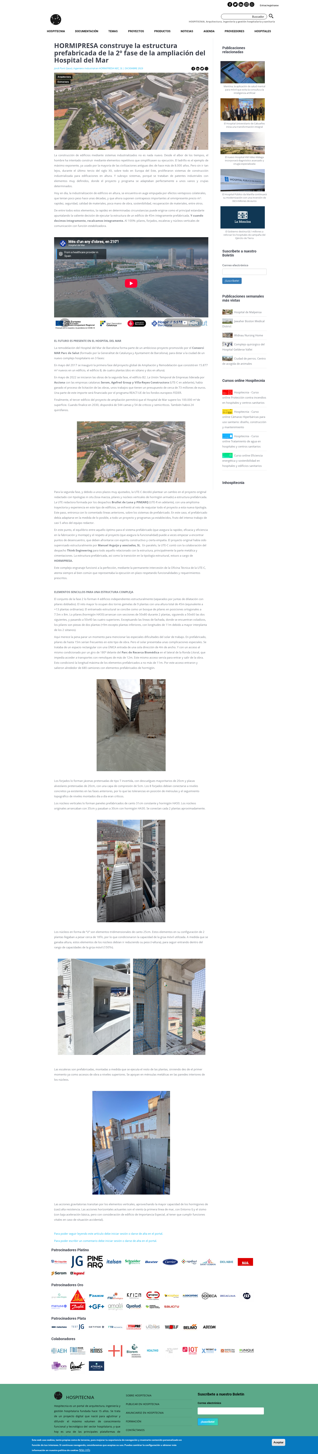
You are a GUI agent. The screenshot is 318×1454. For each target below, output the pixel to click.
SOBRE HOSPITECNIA (138, 1395)
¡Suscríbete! (232, 280)
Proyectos (136, 31)
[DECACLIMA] (228, 1295)
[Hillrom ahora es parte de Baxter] (151, 1261)
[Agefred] (189, 1261)
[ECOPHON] (171, 1295)
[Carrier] (170, 1261)
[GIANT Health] (77, 1366)
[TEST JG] (77, 1327)
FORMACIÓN (133, 1421)
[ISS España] (246, 1295)
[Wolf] (171, 1327)
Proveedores (234, 31)
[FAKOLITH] (152, 1306)
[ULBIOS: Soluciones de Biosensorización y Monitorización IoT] (152, 1327)
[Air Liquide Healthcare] (59, 1261)
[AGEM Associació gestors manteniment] (77, 1350)
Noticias (187, 31)
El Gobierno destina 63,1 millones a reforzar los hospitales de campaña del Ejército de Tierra (244, 235)
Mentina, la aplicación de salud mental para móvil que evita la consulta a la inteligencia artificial (244, 90)
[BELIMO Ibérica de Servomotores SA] (190, 1327)
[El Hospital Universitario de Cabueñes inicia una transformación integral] (244, 109)
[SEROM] (59, 1273)
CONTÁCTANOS (135, 1430)
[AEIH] (59, 1350)
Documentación (86, 31)
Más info (84, 1450)
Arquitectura (64, 77)
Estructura (63, 82)
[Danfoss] (77, 1306)
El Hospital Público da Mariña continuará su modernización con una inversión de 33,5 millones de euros (244, 198)
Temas (113, 31)
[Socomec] (190, 1295)
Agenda (209, 31)
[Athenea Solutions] (96, 1366)
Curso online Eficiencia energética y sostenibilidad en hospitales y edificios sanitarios (242, 461)
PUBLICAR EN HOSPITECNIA (142, 1404)
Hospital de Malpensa (248, 312)
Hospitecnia (56, 31)
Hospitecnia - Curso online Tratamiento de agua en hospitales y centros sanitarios (241, 441)
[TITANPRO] (134, 1327)
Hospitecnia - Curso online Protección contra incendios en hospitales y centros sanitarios (244, 397)
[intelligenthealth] (171, 1350)
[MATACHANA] (59, 1327)
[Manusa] (59, 1306)
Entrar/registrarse (269, 5)
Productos (162, 31)
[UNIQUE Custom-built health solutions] (246, 1350)
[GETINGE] (96, 1327)
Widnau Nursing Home (248, 335)
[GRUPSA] (152, 1295)
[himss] (96, 1350)
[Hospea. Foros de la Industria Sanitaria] (115, 1350)
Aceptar (278, 1442)
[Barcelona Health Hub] (227, 1350)
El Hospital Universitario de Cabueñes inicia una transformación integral (244, 125)
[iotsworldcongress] (190, 1350)
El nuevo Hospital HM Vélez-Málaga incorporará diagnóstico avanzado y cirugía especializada (244, 160)
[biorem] (134, 1350)
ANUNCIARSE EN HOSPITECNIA (145, 1412)
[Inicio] (55, 19)
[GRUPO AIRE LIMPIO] (59, 1295)
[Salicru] (171, 1306)
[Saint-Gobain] (207, 1261)
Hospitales (263, 31)
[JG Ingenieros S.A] (77, 1261)
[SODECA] (209, 1295)
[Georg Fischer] (96, 1306)
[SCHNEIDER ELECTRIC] (132, 1261)
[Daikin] (96, 1295)
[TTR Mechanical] (115, 1327)
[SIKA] (77, 1295)
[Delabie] (226, 1261)
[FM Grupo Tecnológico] (115, 1295)
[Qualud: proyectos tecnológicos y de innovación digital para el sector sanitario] (134, 1306)
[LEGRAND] (77, 1273)
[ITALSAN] (114, 1261)
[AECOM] (209, 1327)
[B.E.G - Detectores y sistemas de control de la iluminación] (245, 1261)
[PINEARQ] (95, 1261)
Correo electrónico (235, 265)
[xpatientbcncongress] (209, 1350)
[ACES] (59, 1366)
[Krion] (134, 1295)
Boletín (228, 255)
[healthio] (152, 1350)
